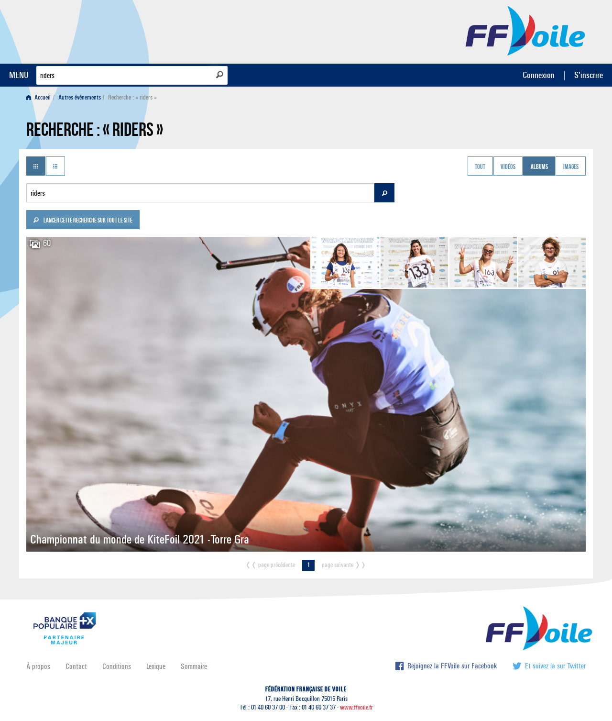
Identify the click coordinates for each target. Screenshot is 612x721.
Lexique (155, 666)
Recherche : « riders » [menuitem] (132, 97)
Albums (539, 167)
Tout (480, 167)
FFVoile (525, 30)
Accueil (42, 97)
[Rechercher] (219, 74)
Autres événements (79, 97)
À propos (38, 666)
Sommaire (194, 666)
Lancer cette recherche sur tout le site (87, 221)
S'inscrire (588, 74)
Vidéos (508, 167)
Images (571, 167)
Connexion (539, 74)
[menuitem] (40, 97)
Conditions (116, 666)
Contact (76, 666)
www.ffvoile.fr (356, 707)
